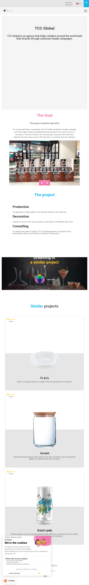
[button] (41, 183)
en (79, 3)
